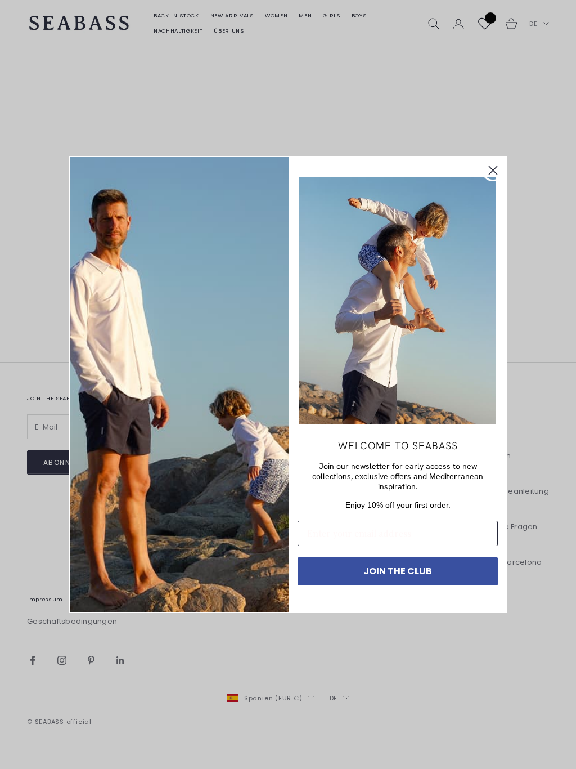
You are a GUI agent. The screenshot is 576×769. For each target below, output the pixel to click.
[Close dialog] (493, 170)
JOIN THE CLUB (397, 571)
